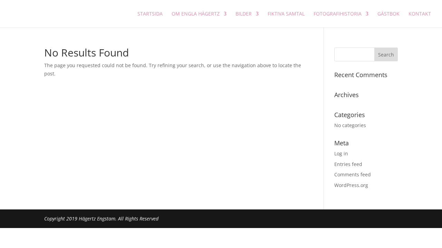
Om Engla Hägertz (196, 14)
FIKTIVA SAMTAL (286, 14)
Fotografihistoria (338, 14)
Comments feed (352, 174)
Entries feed (348, 164)
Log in (341, 153)
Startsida (150, 14)
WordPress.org (351, 185)
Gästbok (388, 14)
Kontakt (420, 14)
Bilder (244, 14)
